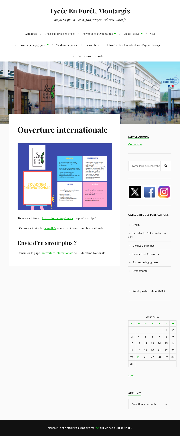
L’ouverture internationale (57, 253)
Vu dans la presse (67, 45)
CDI (152, 33)
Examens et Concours (146, 254)
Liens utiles (92, 45)
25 (138, 356)
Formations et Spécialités (97, 33)
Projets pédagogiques (32, 45)
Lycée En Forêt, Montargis (90, 10)
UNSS (136, 224)
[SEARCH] (165, 166)
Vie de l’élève (131, 33)
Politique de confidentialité (149, 291)
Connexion (135, 144)
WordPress (87, 428)
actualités (50, 228)
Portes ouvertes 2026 (90, 56)
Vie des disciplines (144, 245)
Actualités (31, 33)
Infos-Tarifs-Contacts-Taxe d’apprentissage (134, 45)
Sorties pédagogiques (145, 262)
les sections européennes (57, 218)
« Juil (131, 375)
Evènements (140, 270)
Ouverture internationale (63, 129)
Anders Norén (123, 428)
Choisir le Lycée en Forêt (60, 33)
